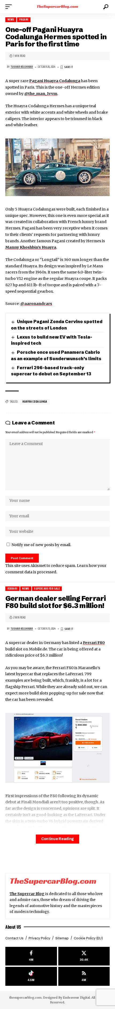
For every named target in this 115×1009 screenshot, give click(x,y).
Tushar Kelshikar (21, 67)
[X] (84, 956)
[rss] (84, 976)
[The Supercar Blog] (57, 6)
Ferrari (12, 588)
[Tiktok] (31, 976)
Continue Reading (57, 839)
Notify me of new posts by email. (41, 544)
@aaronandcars (36, 303)
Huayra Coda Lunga (34, 401)
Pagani (23, 19)
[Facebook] (31, 956)
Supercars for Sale (47, 588)
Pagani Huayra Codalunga (54, 80)
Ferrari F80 (94, 642)
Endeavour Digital (76, 997)
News (10, 19)
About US (13, 926)
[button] (9, 7)
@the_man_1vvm (40, 93)
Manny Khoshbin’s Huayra (30, 247)
